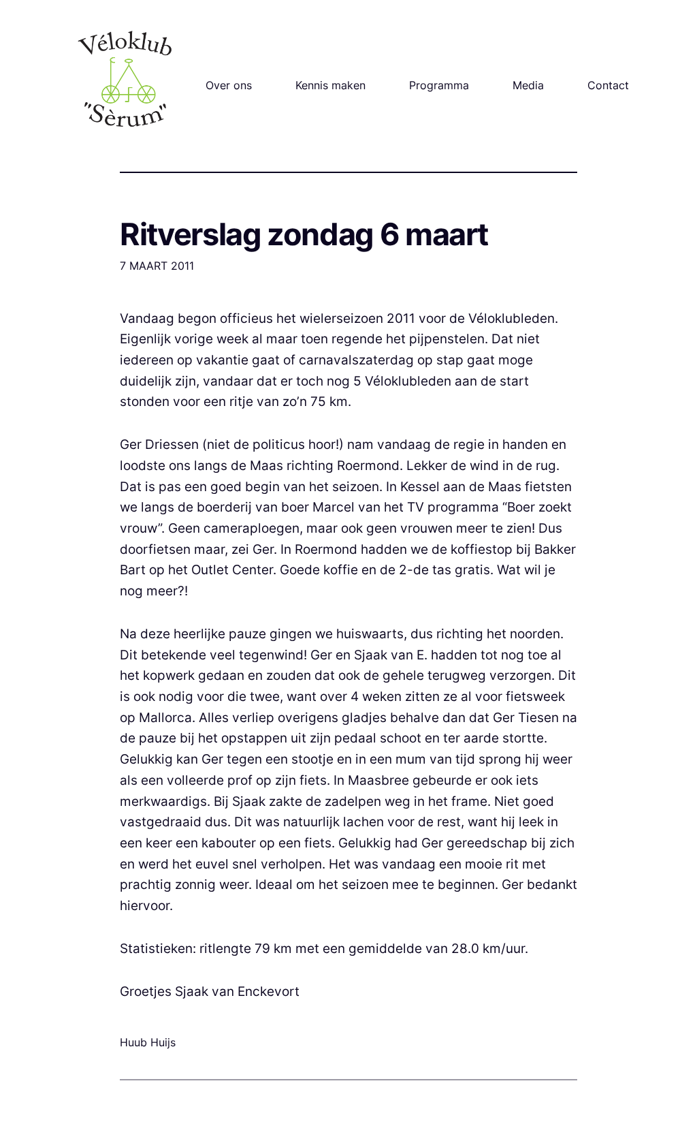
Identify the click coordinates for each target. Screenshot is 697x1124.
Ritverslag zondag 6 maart (304, 234)
